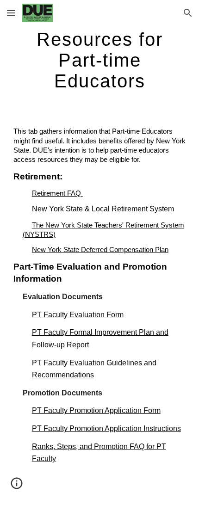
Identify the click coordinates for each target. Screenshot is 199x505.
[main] (100, 60)
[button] (11, 12)
